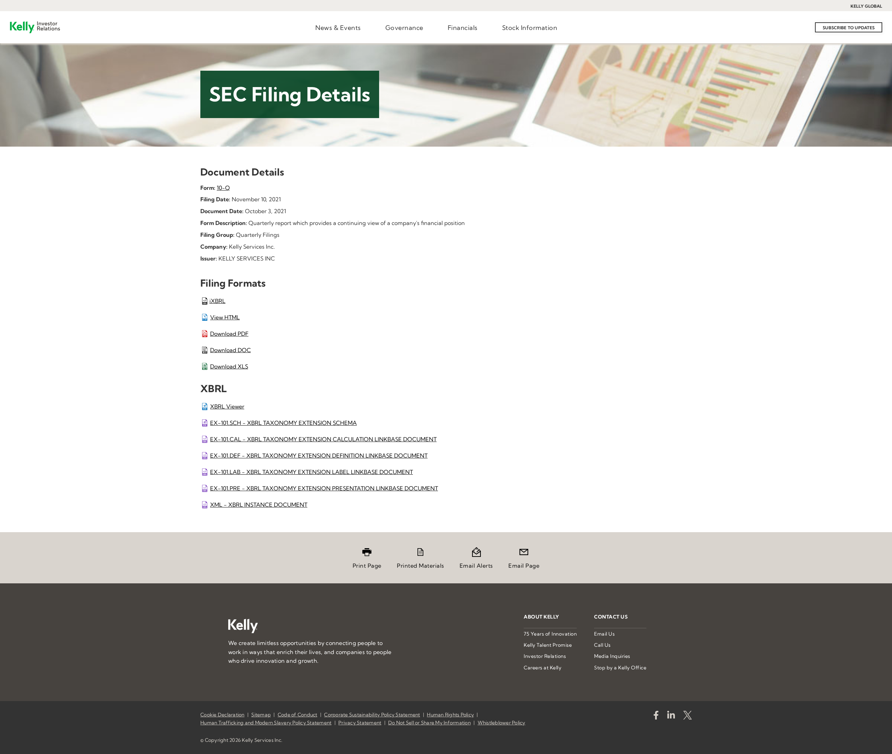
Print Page (367, 565)
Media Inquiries (612, 656)
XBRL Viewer (227, 406)
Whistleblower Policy (501, 723)
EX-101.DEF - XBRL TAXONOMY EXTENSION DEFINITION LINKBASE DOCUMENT (319, 455)
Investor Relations (545, 656)
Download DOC (230, 350)
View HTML (225, 317)
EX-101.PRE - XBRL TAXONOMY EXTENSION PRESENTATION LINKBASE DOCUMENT (324, 488)
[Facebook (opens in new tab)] (656, 716)
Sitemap (261, 715)
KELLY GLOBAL (866, 6)
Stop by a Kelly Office (620, 667)
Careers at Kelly (542, 667)
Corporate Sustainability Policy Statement (372, 715)
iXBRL (217, 300)
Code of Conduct (297, 715)
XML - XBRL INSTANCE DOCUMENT (258, 504)
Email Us (604, 634)
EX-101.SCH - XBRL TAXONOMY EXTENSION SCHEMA (283, 422)
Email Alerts (476, 565)
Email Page (523, 565)
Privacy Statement (359, 723)
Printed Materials (420, 565)
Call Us (602, 645)
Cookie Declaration (222, 715)
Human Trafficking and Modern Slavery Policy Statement (265, 723)
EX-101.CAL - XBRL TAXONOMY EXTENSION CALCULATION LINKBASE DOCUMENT (323, 439)
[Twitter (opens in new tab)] (687, 716)
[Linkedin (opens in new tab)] (671, 716)
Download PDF (229, 333)
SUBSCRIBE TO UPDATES (849, 27)
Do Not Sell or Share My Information (429, 723)
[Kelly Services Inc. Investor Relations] (35, 27)
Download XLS (229, 366)
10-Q (223, 187)
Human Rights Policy (450, 715)
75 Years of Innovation (550, 634)
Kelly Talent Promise (548, 645)
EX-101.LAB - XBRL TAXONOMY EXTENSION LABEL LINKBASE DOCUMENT (311, 471)
